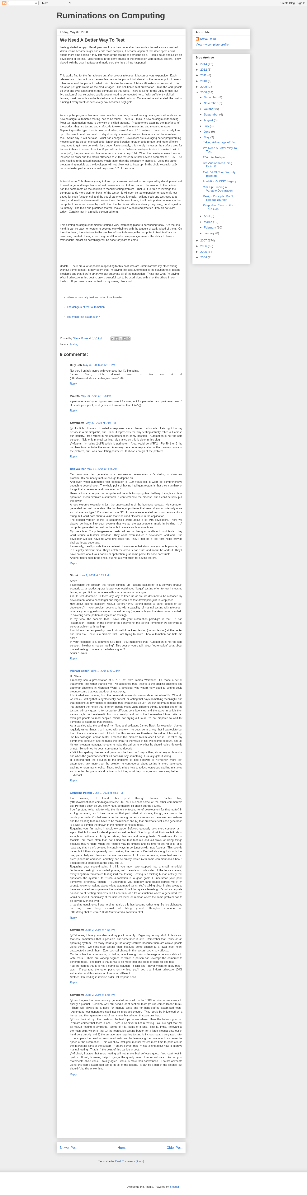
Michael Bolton (79, 670)
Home (122, 1147)
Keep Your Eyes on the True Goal (218, 207)
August (209, 120)
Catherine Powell (81, 792)
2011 (203, 75)
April (207, 216)
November (211, 103)
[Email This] (112, 339)
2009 (204, 86)
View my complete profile (212, 44)
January (209, 233)
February (210, 227)
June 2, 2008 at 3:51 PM (108, 792)
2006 (204, 246)
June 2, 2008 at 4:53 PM (100, 929)
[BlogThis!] (116, 339)
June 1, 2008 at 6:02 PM (105, 670)
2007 (204, 240)
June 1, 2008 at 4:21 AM (94, 575)
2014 (204, 64)
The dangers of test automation (86, 307)
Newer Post (68, 1147)
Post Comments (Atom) (129, 1161)
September (211, 114)
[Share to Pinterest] (128, 339)
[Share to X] (120, 339)
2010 (204, 81)
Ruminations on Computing (111, 15)
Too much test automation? (83, 316)
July (207, 126)
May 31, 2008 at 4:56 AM (102, 468)
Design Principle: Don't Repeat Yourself (218, 197)
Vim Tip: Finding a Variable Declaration (218, 188)
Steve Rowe (208, 39)
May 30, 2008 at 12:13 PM (99, 365)
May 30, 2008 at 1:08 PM (96, 395)
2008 (204, 92)
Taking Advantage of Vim (219, 142)
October (209, 108)
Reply (73, 383)
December (211, 97)
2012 (204, 69)
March (208, 222)
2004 (204, 257)
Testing (74, 344)
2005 (204, 251)
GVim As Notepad (214, 157)
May (207, 137)
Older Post (174, 1147)
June (207, 131)
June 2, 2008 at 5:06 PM (100, 994)
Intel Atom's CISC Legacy (219, 181)
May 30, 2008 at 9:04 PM (100, 422)
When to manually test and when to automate (94, 297)
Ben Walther (78, 468)
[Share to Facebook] (124, 339)
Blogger (174, 1186)
